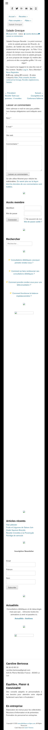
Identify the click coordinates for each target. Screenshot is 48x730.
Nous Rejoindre (12, 72)
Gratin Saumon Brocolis (15, 530)
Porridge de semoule (14, 536)
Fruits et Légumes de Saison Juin (19, 527)
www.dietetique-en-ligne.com (26, 723)
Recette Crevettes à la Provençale (20, 533)
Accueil (12, 16)
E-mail (9, 127)
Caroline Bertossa (31, 34)
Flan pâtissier (11, 525)
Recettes (23, 16)
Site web (9, 135)
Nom (8, 118)
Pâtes (28, 20)
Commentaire (12, 144)
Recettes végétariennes (30, 80)
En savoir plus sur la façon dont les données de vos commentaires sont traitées (24, 184)
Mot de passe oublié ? (33, 222)
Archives (29, 618)
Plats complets (15, 20)
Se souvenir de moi (34, 219)
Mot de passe (11, 213)
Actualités (19, 618)
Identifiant (10, 208)
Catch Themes (28, 727)
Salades (9, 82)
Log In (25, 70)
